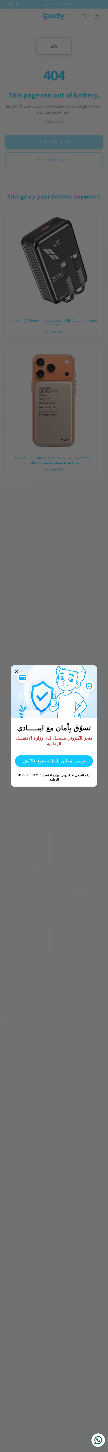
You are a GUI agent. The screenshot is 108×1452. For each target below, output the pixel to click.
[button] (17, 671)
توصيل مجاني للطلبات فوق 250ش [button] (54, 760)
